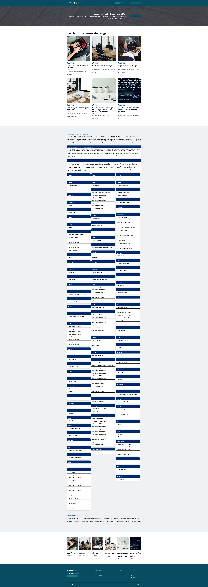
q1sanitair (71, 220)
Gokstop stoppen (72, 187)
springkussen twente (122, 362)
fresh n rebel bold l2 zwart (74, 488)
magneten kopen (97, 233)
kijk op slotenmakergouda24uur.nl (76, 420)
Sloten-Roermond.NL (122, 217)
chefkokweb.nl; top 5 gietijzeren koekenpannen (103, 365)
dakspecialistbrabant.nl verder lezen (76, 316)
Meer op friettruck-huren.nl (123, 365)
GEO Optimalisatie (97, 394)
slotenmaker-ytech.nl (97, 345)
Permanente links (97, 240)
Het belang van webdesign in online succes (78, 109)
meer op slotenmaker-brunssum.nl (76, 287)
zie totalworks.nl (72, 279)
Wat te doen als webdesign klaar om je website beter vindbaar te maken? (102, 110)
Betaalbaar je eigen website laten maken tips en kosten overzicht (128, 110)
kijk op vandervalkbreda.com (75, 457)
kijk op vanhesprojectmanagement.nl (101, 452)
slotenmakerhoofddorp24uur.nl (124, 245)
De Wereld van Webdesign (102, 66)
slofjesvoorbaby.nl (122, 409)
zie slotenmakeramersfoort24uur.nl (125, 225)
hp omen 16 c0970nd (98, 333)
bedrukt (70, 257)
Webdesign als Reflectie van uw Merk (110, 14)
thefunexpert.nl (72, 508)
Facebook (135, 573)
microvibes (120, 411)
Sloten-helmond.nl (73, 265)
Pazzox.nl (71, 190)
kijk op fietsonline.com (123, 414)
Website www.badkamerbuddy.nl (100, 421)
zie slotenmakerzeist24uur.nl (124, 230)
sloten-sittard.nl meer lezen (124, 202)
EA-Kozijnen (120, 436)
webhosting (124, 149)
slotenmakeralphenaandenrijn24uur (125, 235)
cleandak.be (120, 178)
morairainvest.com (97, 255)
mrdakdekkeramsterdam (74, 309)
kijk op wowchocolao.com (74, 301)
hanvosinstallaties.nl (73, 366)
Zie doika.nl (120, 434)
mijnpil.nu (71, 205)
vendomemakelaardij (97, 265)
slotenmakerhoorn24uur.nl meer (76, 450)
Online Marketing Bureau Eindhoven (101, 279)
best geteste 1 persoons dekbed (76, 234)
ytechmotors (96, 348)
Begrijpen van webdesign (127, 66)
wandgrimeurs (121, 285)
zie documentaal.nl (73, 212)
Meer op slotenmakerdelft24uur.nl (125, 233)
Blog (122, 3)
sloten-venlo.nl (121, 347)
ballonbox (71, 227)
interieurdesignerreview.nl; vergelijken (101, 192)
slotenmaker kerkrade (98, 178)
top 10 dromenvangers (98, 418)
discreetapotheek (72, 506)
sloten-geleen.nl (121, 240)
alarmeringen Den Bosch (98, 330)
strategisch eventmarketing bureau (76, 388)
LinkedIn (134, 577)
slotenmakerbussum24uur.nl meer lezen (77, 294)
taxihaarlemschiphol (122, 292)
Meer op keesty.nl (122, 300)
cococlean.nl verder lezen (98, 342)
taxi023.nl (120, 379)
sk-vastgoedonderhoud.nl (74, 319)
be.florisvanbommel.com (123, 192)
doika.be (120, 424)
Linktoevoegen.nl (72, 503)
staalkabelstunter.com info (123, 278)
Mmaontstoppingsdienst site (99, 401)
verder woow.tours (73, 250)
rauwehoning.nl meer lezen (124, 401)
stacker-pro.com (121, 417)
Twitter (134, 575)
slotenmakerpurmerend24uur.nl (125, 243)
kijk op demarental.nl (73, 398)
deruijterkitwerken (97, 185)
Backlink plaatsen (136, 16)
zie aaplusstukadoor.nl (123, 355)
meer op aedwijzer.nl (122, 469)
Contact (127, 3)
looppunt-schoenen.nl (122, 195)
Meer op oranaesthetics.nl (74, 501)
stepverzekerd (121, 387)
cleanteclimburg (72, 443)
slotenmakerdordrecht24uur (75, 352)
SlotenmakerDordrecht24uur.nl (124, 222)
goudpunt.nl (71, 413)
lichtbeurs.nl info (96, 218)
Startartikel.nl (72, 472)
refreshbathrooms (122, 426)
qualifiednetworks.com (98, 340)
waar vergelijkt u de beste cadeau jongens (102, 362)
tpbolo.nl (71, 197)
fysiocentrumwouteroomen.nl (75, 406)
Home (117, 3)
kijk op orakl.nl (121, 479)
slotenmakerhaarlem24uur (74, 428)
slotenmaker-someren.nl (123, 270)
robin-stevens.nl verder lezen (99, 408)
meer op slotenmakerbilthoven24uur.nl (126, 227)
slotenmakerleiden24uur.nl (123, 220)
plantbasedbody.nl (73, 359)
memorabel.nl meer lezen (123, 340)
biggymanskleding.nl (73, 435)
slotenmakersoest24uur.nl (123, 263)
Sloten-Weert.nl (121, 255)
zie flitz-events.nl (72, 391)
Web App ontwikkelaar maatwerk (76, 374)
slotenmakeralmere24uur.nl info (125, 248)
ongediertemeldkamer (98, 355)
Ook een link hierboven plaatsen (104, 513)
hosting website (124, 164)
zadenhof (120, 333)
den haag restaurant (73, 237)
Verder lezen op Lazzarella (74, 178)
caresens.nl (120, 472)
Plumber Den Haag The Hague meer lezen (102, 247)
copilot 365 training (97, 272)
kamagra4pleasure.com (98, 307)
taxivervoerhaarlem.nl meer (124, 323)
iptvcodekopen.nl (72, 381)
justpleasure (120, 320)
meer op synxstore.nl (122, 330)
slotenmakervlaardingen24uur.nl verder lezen (128, 394)
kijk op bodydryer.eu (97, 225)
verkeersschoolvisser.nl (123, 185)
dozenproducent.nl (122, 372)
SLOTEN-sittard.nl (73, 185)
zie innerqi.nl (96, 411)
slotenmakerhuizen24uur (74, 465)
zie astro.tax (71, 272)
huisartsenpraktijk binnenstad (75, 239)
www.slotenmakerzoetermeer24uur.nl (126, 462)
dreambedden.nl (121, 210)
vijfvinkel (95, 257)
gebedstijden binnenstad (74, 242)
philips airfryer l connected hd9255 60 (126, 307)
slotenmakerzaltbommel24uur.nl (125, 238)
